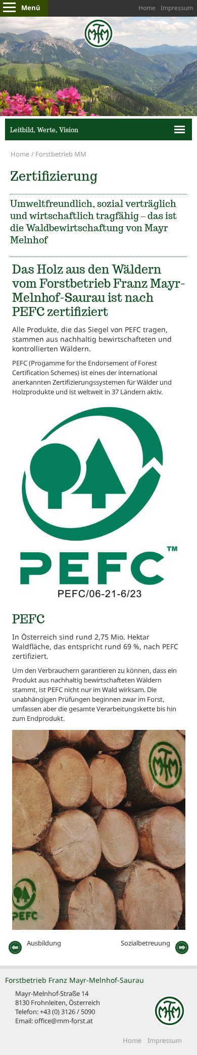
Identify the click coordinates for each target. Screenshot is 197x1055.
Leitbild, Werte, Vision (44, 130)
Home (147, 8)
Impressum (177, 8)
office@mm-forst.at (63, 1020)
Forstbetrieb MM (60, 154)
